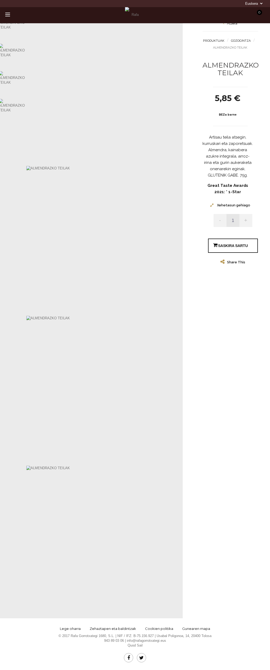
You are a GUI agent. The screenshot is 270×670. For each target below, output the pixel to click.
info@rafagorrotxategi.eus (146, 641)
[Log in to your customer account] (217, 15)
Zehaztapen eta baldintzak (113, 628)
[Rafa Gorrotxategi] (133, 15)
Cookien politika (159, 628)
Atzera (231, 23)
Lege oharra (70, 628)
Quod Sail (135, 645)
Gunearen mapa (196, 628)
